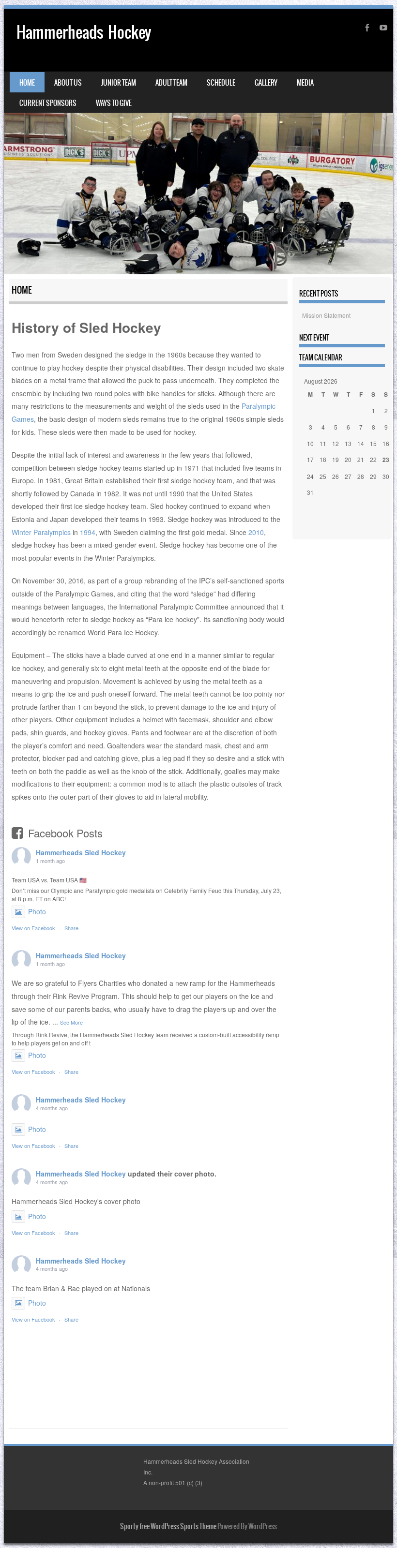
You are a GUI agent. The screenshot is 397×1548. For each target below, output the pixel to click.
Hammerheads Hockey (83, 32)
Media (305, 82)
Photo (37, 911)
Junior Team (118, 82)
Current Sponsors (47, 103)
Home (27, 82)
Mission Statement (326, 315)
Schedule (221, 82)
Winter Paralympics (41, 532)
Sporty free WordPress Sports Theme (168, 1526)
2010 (256, 532)
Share (71, 928)
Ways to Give (114, 103)
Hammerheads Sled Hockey (81, 852)
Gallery (266, 82)
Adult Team (171, 82)
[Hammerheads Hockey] (198, 141)
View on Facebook (33, 928)
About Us (68, 82)
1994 (87, 532)
